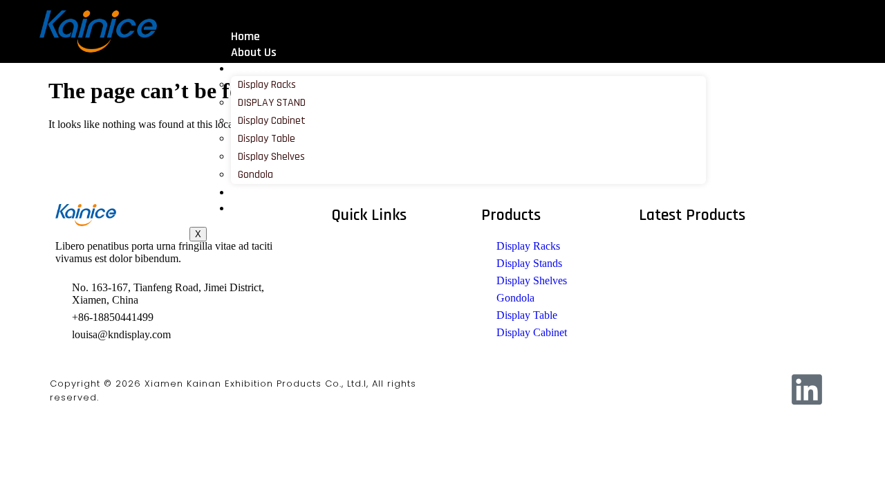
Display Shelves (271, 156)
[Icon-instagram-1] (718, 389)
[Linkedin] (807, 389)
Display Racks (267, 84)
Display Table (266, 138)
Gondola (255, 174)
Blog (242, 192)
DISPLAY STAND (272, 102)
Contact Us (258, 208)
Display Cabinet (272, 120)
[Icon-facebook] (674, 389)
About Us (254, 52)
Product (250, 68)
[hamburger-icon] (714, 30)
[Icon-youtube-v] (762, 389)
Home (245, 36)
